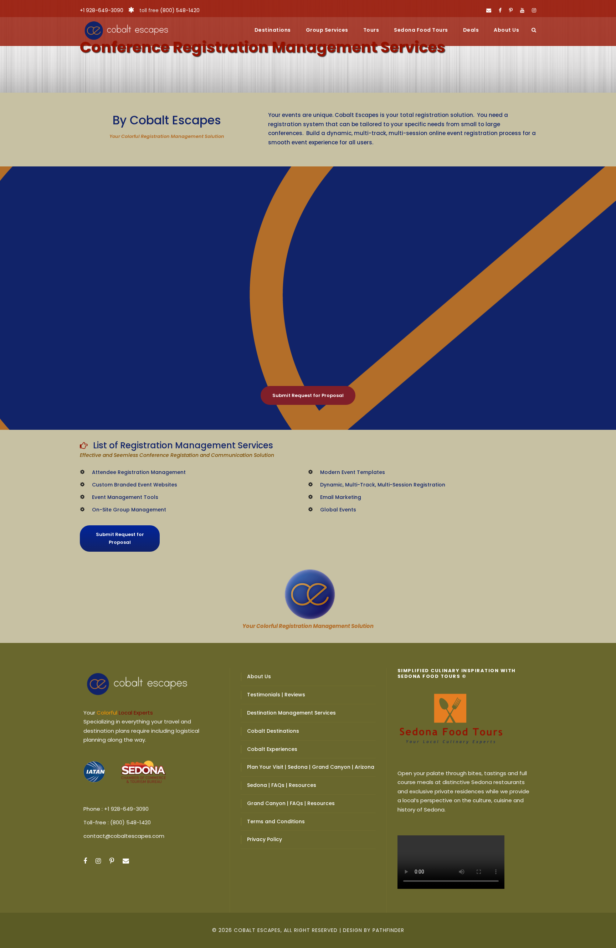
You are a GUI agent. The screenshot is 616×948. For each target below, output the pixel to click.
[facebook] (500, 10)
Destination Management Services (291, 712)
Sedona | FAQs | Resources (281, 785)
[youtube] (522, 10)
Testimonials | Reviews (276, 694)
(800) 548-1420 (180, 10)
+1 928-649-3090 (101, 10)
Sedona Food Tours (421, 30)
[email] (488, 10)
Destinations (273, 30)
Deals (471, 30)
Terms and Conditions (276, 821)
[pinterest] (511, 10)
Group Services (327, 30)
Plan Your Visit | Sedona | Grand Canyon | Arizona (310, 767)
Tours (371, 30)
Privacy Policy (264, 839)
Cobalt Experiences (272, 749)
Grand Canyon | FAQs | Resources (291, 803)
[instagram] (534, 10)
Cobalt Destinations (273, 731)
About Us (506, 30)
